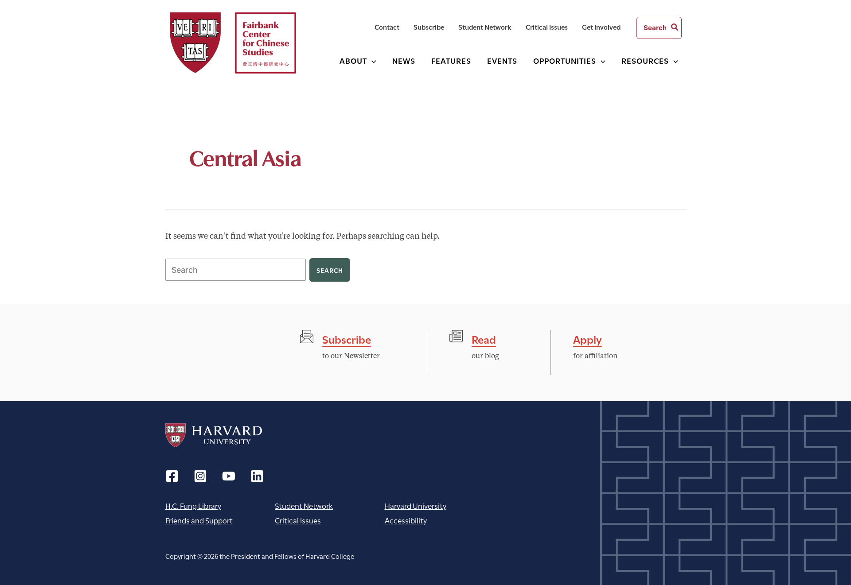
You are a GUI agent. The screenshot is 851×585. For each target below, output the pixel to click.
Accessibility (406, 520)
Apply (587, 338)
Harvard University (213, 435)
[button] (371, 60)
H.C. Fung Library (193, 505)
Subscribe (346, 338)
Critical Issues (298, 520)
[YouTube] (228, 476)
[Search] (675, 28)
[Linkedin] (257, 476)
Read (484, 338)
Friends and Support (199, 520)
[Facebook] (172, 476)
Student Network (304, 505)
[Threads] (200, 476)
